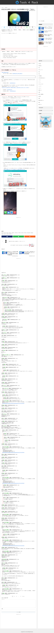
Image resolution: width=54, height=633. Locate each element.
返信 (17, 280)
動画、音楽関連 (41, 94)
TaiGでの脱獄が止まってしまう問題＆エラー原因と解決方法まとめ (14, 169)
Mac (39, 71)
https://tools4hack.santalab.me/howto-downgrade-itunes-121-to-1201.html (13, 403)
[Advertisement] (18, 40)
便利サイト (40, 90)
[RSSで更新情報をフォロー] (29, 236)
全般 (39, 92)
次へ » (24, 596)
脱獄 (2, 231)
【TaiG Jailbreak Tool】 (5, 72)
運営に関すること (41, 100)
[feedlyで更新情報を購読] (18, 236)
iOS (39, 67)
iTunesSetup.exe (9, 89)
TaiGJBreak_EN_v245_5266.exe (17, 73)
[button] (52, 20)
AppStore (40, 65)
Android (40, 63)
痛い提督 (4, 559)
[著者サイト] (7, 236)
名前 (2, 608)
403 (28, 10)
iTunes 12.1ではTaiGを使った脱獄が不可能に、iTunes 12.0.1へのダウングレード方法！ (15, 87)
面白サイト (40, 104)
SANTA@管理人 (6, 477)
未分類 (40, 96)
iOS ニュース (41, 69)
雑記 (39, 102)
